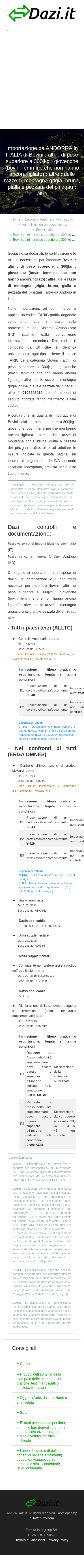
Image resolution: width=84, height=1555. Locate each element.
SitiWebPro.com (42, 1518)
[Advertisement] (42, 85)
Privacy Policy (58, 1540)
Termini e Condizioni (30, 1540)
